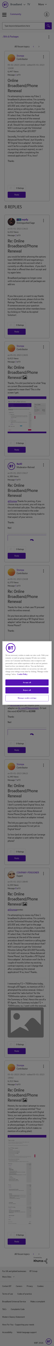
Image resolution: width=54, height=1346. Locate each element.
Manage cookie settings (27, 698)
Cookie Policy (22, 674)
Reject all (27, 690)
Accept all (27, 682)
